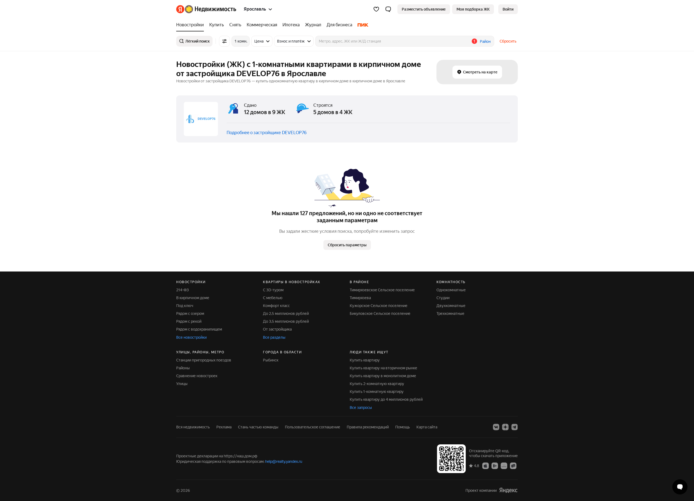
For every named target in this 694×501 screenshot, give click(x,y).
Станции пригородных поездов (203, 360)
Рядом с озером (190, 313)
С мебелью (272, 298)
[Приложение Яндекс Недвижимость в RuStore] (513, 465)
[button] (388, 9)
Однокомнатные (451, 290)
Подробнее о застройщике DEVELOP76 (267, 132)
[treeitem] (191, 24)
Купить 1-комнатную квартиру (377, 391)
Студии (442, 298)
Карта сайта (426, 427)
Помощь (402, 427)
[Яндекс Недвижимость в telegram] (514, 427)
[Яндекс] (508, 490)
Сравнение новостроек (196, 376)
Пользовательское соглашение (312, 427)
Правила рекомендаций (368, 427)
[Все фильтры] (224, 41)
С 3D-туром (273, 290)
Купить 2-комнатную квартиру (377, 384)
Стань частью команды (258, 427)
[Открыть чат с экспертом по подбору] (679, 486)
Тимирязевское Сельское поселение (382, 290)
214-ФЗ (182, 290)
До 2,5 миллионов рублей (286, 313)
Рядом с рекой (188, 321)
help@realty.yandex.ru (283, 461)
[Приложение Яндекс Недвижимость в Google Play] (494, 465)
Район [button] (485, 41)
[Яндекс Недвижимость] (206, 9)
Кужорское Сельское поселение (378, 305)
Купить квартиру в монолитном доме (383, 376)
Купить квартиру (365, 360)
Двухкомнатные (450, 305)
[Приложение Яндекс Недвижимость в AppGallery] (504, 465)
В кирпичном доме (192, 298)
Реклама (224, 427)
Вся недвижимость (193, 427)
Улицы (182, 384)
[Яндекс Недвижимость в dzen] (505, 427)
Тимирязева (360, 298)
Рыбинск (270, 360)
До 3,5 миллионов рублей (286, 321)
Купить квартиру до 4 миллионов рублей (386, 399)
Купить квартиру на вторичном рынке (383, 368)
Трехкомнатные (450, 313)
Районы (183, 368)
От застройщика (277, 329)
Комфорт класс (276, 305)
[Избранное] (376, 9)
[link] (508, 9)
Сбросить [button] (508, 41)
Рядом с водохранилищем (199, 329)
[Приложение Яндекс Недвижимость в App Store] (485, 465)
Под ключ (184, 305)
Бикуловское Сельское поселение (380, 313)
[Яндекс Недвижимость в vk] (496, 427)
